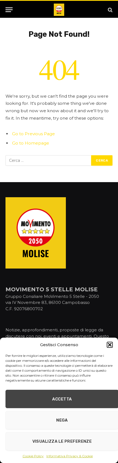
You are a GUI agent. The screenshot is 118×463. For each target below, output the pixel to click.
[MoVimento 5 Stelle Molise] (59, 10)
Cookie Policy (33, 456)
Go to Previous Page (33, 133)
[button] (110, 345)
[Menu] (9, 10)
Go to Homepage (30, 143)
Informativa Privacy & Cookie (69, 456)
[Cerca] (110, 10)
